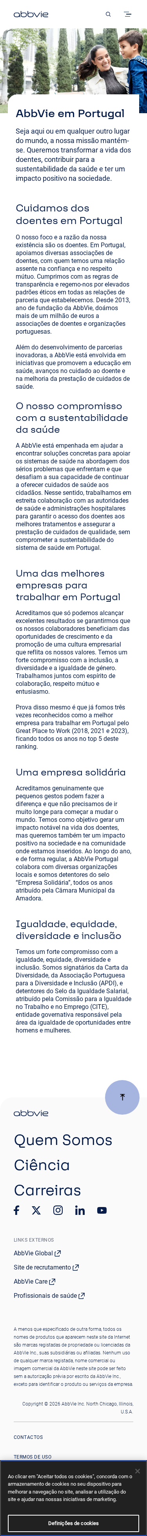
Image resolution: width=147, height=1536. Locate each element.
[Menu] (129, 14)
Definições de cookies (73, 1523)
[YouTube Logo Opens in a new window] (102, 1210)
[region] (73, 1498)
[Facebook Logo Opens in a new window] (16, 1210)
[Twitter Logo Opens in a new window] (36, 1210)
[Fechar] (137, 1471)
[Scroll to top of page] (122, 1097)
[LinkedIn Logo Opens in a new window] (80, 1210)
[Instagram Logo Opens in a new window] (58, 1210)
